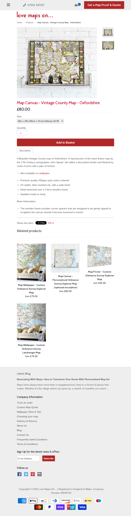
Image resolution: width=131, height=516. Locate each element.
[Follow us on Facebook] (20, 475)
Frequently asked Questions (32, 439)
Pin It (51, 223)
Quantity (21, 127)
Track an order (25, 402)
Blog (19, 430)
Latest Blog (23, 373)
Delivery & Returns (27, 421)
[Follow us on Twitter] (26, 475)
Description (25, 150)
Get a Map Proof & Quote (104, 5)
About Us (22, 425)
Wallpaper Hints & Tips (29, 411)
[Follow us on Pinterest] (33, 475)
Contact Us (23, 434)
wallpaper (44, 173)
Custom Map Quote (27, 407)
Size (19, 116)
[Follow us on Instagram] (40, 475)
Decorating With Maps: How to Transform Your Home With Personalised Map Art (63, 379)
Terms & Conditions (27, 444)
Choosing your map (27, 416)
